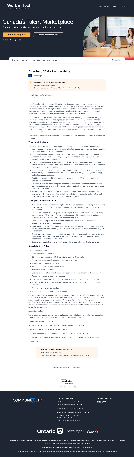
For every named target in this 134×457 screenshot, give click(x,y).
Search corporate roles (48, 34)
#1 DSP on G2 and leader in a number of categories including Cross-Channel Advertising (63, 337)
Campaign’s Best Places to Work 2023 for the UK (47, 329)
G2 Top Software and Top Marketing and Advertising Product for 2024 (56, 325)
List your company (119, 6)
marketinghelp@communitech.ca (81, 447)
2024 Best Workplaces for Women (42, 333)
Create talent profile (16, 34)
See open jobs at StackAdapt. (44, 85)
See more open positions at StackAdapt (67, 367)
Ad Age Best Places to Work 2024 (41, 321)
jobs (35, 60)
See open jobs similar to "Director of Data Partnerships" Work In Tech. (58, 88)
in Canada (64, 333)
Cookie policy (72, 387)
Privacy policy (62, 387)
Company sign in (102, 6)
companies (19, 60)
